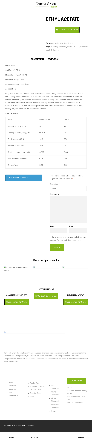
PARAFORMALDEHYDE (75, 295)
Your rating (55, 184)
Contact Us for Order (68, 30)
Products (34, 438)
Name (53, 226)
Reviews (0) (53, 59)
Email (72, 226)
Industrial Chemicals (63, 43)
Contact (80, 438)
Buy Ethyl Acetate (58, 47)
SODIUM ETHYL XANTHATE (16, 295)
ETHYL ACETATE (73, 47)
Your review (55, 194)
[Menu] (5, 4)
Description (37, 59)
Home (11, 438)
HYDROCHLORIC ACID (46, 289)
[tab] (37, 59)
